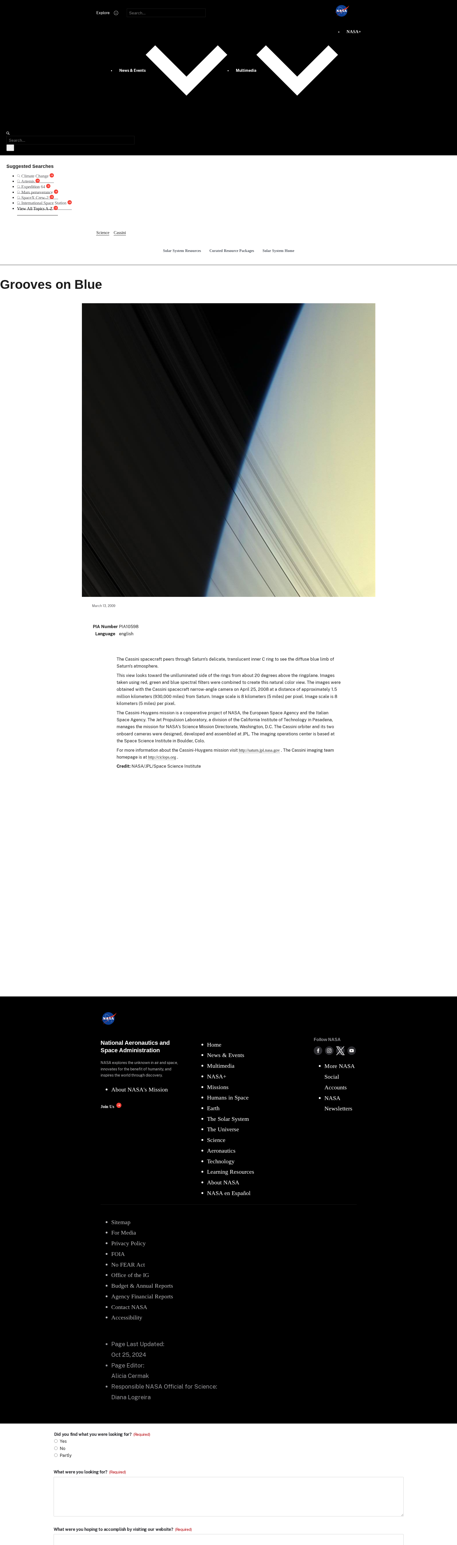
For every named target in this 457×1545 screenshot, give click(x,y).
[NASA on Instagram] (329, 1050)
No (62, 1448)
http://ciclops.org (162, 757)
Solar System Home (278, 251)
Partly (66, 1455)
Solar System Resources (182, 251)
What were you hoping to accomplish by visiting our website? (123, 1529)
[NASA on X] (340, 1050)
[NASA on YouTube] (351, 1050)
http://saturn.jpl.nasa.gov (259, 750)
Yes (63, 1441)
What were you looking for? (90, 1472)
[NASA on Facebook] (318, 1050)
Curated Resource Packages (231, 251)
